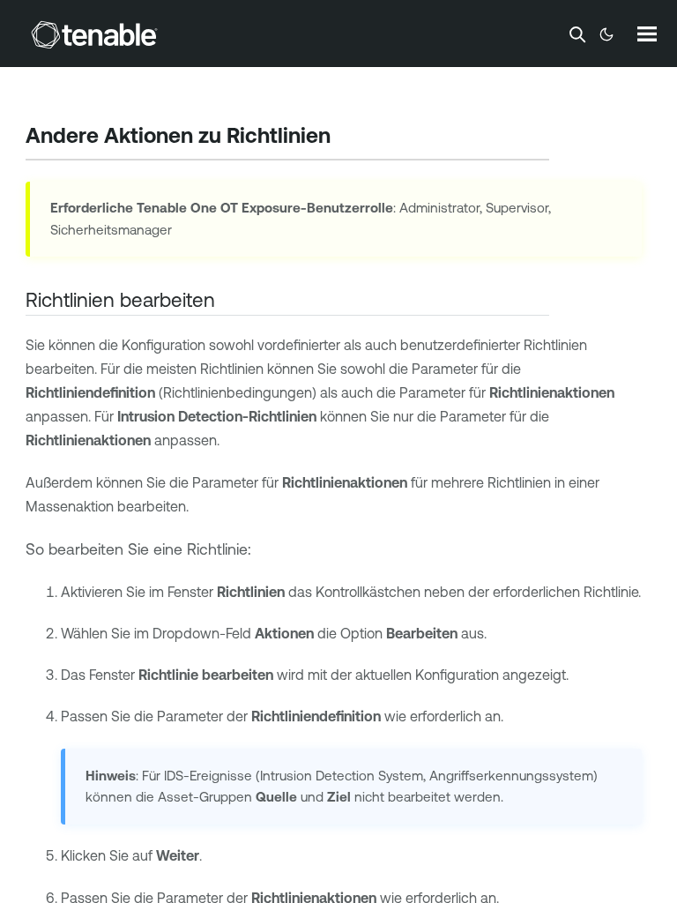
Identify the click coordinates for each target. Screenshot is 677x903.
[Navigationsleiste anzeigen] (647, 33)
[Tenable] (94, 34)
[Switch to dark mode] (606, 34)
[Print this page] (345, 137)
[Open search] (577, 34)
